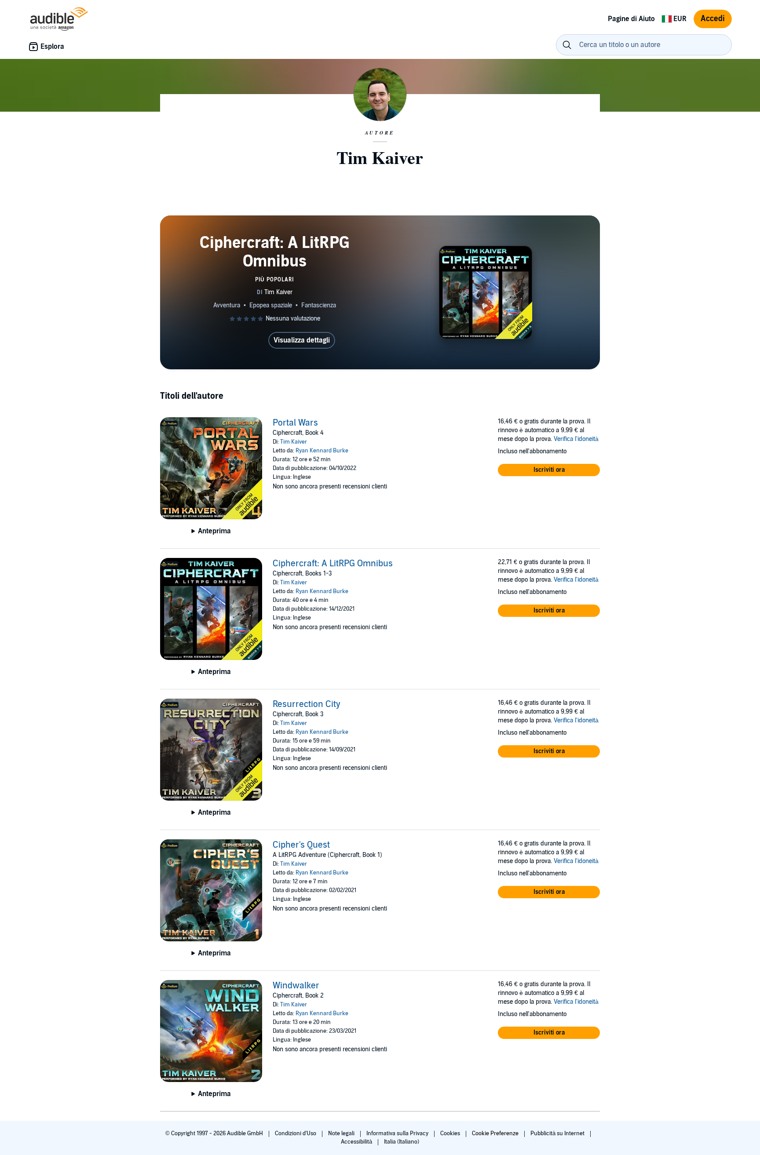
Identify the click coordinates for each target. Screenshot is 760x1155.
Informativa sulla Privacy (398, 1133)
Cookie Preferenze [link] (495, 1133)
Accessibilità (357, 1141)
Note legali (342, 1133)
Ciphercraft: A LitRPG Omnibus (333, 563)
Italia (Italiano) (401, 1141)
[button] (549, 470)
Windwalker (296, 985)
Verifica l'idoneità (576, 439)
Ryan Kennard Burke (322, 450)
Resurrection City (306, 704)
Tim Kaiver (293, 441)
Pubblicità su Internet (558, 1133)
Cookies (450, 1133)
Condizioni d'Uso (296, 1133)
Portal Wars (295, 423)
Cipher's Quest (301, 845)
